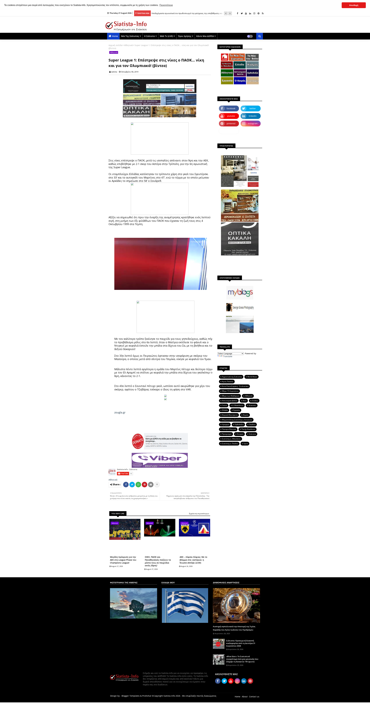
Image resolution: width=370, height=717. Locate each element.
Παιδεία (252, 424)
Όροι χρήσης (184, 36)
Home (115, 36)
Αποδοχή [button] (353, 5)
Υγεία (246, 443)
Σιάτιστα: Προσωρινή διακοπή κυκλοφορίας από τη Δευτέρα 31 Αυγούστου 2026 (240, 643)
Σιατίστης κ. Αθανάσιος (231, 439)
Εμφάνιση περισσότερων (199, 513)
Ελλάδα (225, 410)
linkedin (253, 116)
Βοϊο (244, 400)
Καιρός (245, 415)
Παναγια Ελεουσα (229, 429)
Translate (227, 356)
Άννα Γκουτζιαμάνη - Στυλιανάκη (235, 386)
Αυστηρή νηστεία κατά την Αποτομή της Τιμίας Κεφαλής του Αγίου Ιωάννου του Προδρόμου (234, 628)
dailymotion (229, 131)
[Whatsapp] (138, 484)
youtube (231, 116)
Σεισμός (240, 434)
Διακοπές (252, 405)
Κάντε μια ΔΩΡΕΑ (205, 36)
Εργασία (236, 410)
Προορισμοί (227, 434)
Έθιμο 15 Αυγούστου (230, 391)
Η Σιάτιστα (149, 36)
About (245, 696)
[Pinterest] (144, 484)
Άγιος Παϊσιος (227, 381)
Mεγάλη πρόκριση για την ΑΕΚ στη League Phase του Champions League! (123, 560)
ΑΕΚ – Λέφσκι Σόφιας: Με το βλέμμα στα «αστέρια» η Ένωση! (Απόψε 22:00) (193, 560)
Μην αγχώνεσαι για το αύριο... (164, 13)
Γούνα (224, 405)
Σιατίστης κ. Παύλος (230, 443)
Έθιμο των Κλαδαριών (230, 396)
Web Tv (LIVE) (166, 36)
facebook (231, 108)
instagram (253, 123)
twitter (252, 108)
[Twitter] (132, 484)
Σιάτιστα (252, 434)
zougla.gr (119, 412)
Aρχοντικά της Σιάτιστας (232, 376)
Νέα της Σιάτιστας (130, 36)
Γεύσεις (255, 400)
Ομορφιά (225, 424)
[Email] (150, 484)
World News (252, 376)
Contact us (254, 696)
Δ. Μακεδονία (237, 405)
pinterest (231, 123)
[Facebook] (126, 484)
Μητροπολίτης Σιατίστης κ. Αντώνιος (237, 419)
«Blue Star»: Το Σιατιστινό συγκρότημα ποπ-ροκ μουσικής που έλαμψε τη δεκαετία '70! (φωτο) (242, 659)
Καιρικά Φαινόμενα (229, 415)
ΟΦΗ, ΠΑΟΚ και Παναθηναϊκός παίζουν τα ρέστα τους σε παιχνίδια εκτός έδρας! (158, 561)
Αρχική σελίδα (115, 45)
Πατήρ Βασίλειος (248, 429)
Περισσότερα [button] (166, 5)
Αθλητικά (128, 45)
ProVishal (146, 695)
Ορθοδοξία (239, 424)
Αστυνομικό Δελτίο (229, 400)
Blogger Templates (131, 695)
